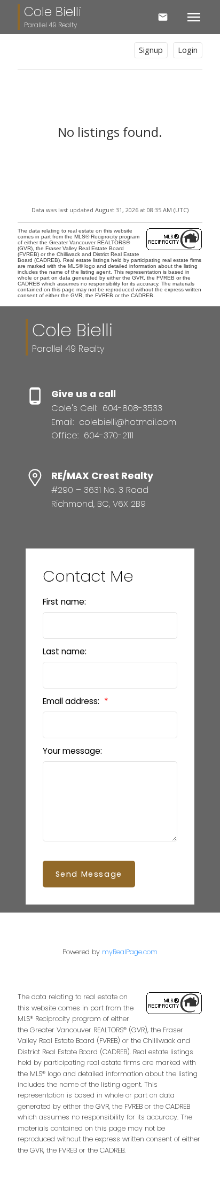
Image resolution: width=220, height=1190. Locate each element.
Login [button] (188, 50)
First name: (64, 601)
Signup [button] (151, 50)
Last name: (65, 651)
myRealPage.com (130, 951)
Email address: (72, 701)
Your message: (72, 750)
